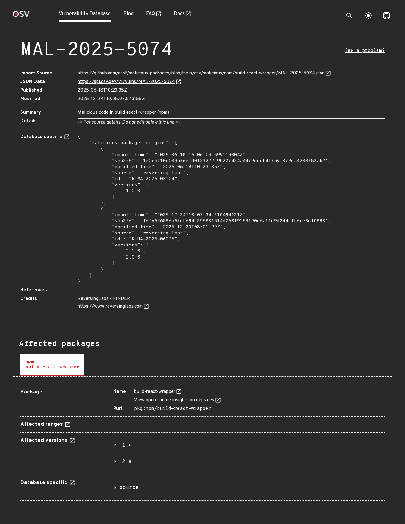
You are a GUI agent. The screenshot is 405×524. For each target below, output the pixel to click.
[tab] (52, 365)
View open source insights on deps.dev (174, 400)
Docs (179, 14)
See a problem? (365, 51)
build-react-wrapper (154, 392)
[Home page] (21, 16)
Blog (128, 14)
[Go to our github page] (386, 15)
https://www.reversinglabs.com (110, 307)
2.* (127, 462)
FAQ (150, 14)
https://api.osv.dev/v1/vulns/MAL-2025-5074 (126, 82)
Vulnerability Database (85, 14)
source (129, 487)
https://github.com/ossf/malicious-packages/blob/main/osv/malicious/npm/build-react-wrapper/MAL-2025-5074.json (201, 73)
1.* (127, 445)
